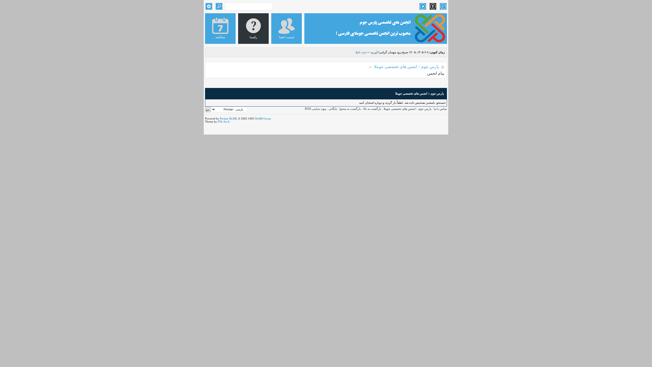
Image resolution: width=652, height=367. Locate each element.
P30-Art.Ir (224, 121)
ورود (373, 52)
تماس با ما (440, 109)
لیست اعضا (286, 37)
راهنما (253, 37)
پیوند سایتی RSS (315, 109)
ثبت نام (361, 52)
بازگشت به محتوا (350, 109)
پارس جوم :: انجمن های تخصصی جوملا (406, 66)
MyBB (233, 118)
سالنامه (220, 37)
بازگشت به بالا (372, 109)
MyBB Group (263, 118)
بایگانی (333, 109)
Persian (224, 118)
